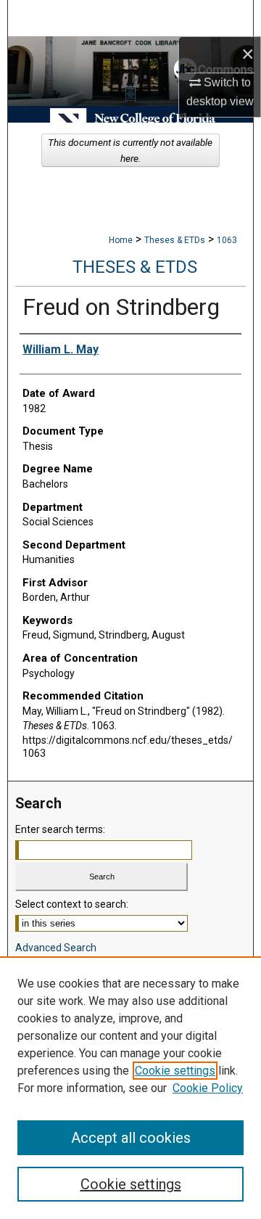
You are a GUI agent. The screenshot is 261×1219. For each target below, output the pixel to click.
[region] (130, 1087)
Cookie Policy (208, 1088)
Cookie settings (175, 1071)
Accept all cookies (131, 1137)
